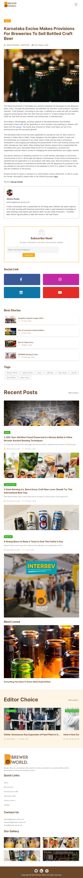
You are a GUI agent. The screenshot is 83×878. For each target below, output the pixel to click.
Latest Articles (27, 373)
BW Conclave (8, 787)
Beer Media (11, 377)
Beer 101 (8, 537)
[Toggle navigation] (76, 4)
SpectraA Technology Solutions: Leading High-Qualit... (50, 734)
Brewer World (12, 373)
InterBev (7, 805)
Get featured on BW (11, 791)
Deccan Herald (17, 182)
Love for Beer (10, 485)
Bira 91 (74, 373)
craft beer (50, 373)
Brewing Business (31, 711)
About (6, 783)
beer (39, 373)
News (7, 21)
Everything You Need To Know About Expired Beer (27, 682)
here (56, 176)
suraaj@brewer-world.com (13, 825)
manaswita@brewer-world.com (15, 822)
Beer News (62, 373)
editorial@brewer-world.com (14, 819)
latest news (24, 377)
